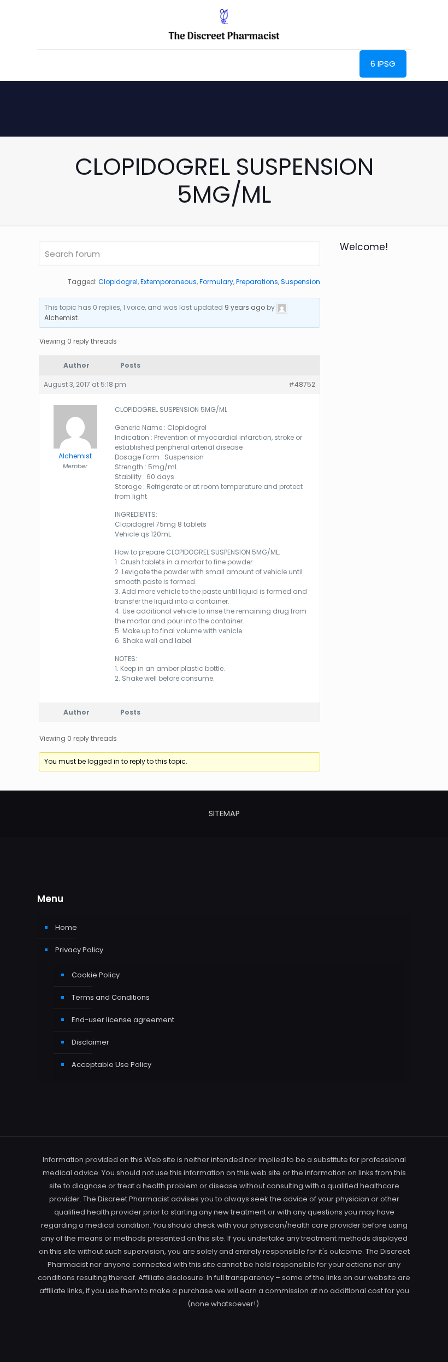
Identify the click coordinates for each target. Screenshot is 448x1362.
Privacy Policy (79, 950)
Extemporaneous (168, 281)
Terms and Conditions (111, 997)
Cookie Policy (96, 975)
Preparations (257, 281)
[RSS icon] (224, 1322)
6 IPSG (383, 63)
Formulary (216, 281)
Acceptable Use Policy (111, 1064)
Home (66, 927)
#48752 (301, 384)
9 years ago (245, 307)
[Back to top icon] (395, 1339)
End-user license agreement (123, 1020)
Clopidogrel (118, 281)
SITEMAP (224, 813)
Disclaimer (90, 1042)
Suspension (300, 281)
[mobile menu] (46, 65)
